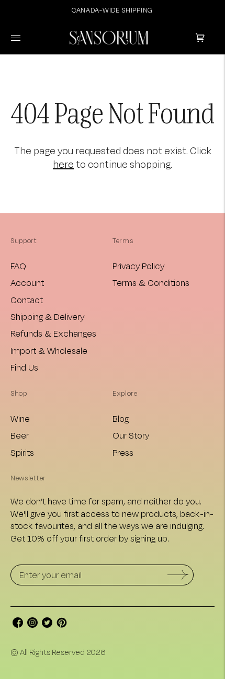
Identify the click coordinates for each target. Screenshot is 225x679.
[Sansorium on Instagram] (32, 624)
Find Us (24, 367)
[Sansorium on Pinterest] (62, 624)
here (63, 164)
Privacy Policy (138, 266)
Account (27, 283)
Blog (121, 418)
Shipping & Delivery (47, 316)
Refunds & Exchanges (53, 333)
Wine (20, 418)
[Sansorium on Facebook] (18, 624)
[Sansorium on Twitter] (47, 624)
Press (123, 452)
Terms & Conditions (151, 283)
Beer (19, 435)
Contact (26, 300)
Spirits (22, 452)
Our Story (131, 435)
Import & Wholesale (48, 350)
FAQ (18, 266)
